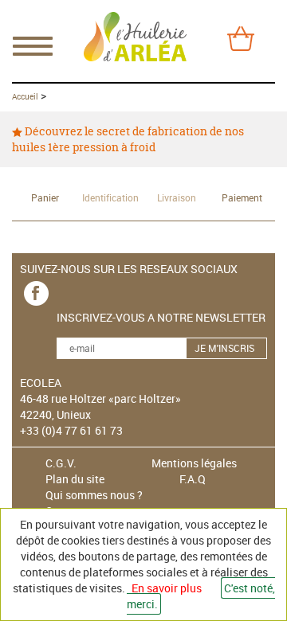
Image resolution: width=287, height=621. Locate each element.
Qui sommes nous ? (94, 494)
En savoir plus (167, 588)
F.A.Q (192, 478)
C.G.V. (61, 463)
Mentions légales (194, 463)
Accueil (25, 96)
